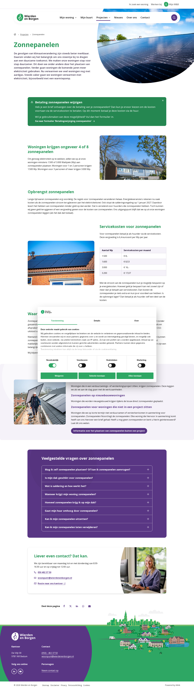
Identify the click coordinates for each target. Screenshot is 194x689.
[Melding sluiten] (162, 100)
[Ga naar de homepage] (27, 17)
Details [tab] (97, 321)
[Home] (15, 34)
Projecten (24, 34)
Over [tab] (136, 321)
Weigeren (59, 376)
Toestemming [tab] (57, 321)
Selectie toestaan (97, 376)
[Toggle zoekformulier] (174, 17)
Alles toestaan (134, 376)
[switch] (82, 365)
